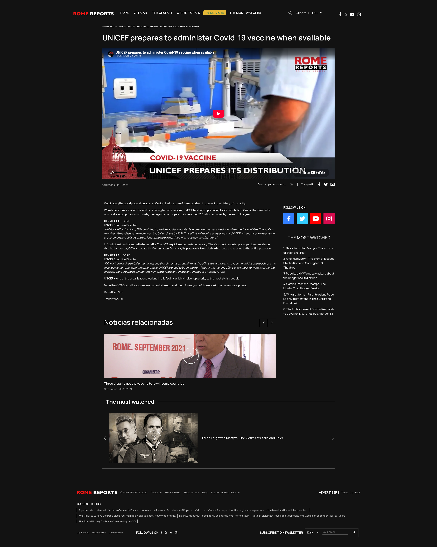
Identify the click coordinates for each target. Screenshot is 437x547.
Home (105, 26)
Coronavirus (118, 26)
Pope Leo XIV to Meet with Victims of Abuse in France (108, 510)
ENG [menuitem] (315, 13)
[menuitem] (316, 12)
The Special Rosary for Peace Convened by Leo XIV (107, 521)
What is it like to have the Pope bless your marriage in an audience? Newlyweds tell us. (127, 515)
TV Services (214, 13)
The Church (162, 13)
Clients (301, 13)
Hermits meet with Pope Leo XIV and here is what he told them (214, 515)
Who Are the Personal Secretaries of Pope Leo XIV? (170, 510)
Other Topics (188, 13)
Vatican (140, 13)
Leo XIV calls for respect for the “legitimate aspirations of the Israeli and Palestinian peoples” (255, 510)
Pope (124, 13)
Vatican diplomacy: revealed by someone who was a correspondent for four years (299, 515)
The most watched (245, 13)
